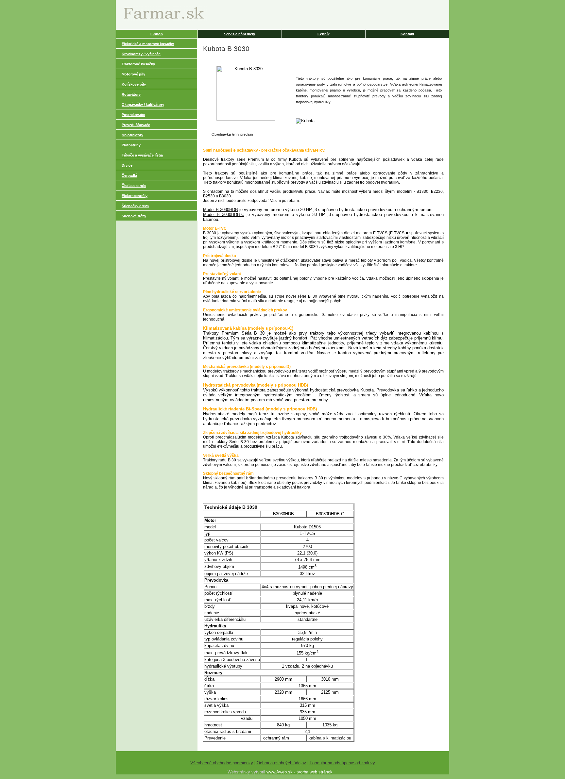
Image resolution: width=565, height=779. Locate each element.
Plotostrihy (131, 145)
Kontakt (407, 34)
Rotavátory (131, 94)
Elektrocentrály (134, 196)
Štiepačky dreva (135, 206)
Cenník (323, 34)
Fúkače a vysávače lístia (142, 155)
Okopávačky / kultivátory (143, 105)
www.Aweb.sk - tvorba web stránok (299, 772)
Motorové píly (133, 74)
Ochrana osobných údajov (281, 762)
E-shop (156, 34)
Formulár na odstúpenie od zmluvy (342, 762)
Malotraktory (132, 135)
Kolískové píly (134, 84)
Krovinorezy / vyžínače (141, 54)
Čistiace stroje (134, 186)
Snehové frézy (134, 216)
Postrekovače (133, 115)
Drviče (127, 165)
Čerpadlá (129, 175)
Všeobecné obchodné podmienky (221, 762)
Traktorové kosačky (138, 64)
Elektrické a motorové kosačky (148, 44)
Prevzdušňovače (136, 125)
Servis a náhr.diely (239, 34)
